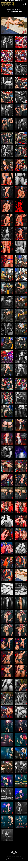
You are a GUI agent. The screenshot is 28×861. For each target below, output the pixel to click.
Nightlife (19, 9)
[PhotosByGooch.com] (21, 83)
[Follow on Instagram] (15, 852)
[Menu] (23, 4)
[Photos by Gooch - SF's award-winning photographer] (11, 4)
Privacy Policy (11, 856)
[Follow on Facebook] (12, 852)
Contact (18, 856)
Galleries (12, 9)
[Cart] (25, 4)
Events (8, 9)
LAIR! (16, 9)
